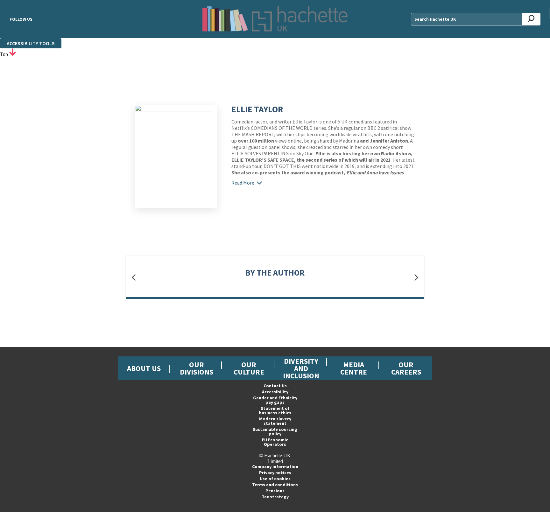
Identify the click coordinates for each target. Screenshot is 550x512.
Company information (275, 466)
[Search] (531, 19)
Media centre (353, 368)
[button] (133, 277)
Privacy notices (275, 472)
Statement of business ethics (275, 410)
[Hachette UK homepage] (275, 19)
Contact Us (275, 386)
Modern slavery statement (275, 421)
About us (144, 368)
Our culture (249, 368)
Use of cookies (275, 478)
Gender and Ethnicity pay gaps (275, 400)
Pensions (275, 491)
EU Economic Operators (275, 442)
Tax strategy (275, 497)
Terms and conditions (275, 484)
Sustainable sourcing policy (275, 431)
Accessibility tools (31, 43)
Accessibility (275, 392)
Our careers (406, 368)
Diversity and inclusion (301, 368)
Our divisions (196, 368)
